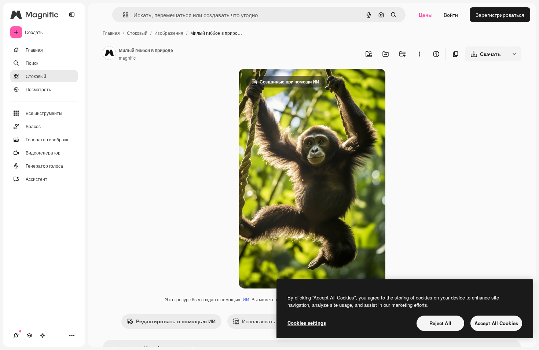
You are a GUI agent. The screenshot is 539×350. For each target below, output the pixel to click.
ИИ (246, 299)
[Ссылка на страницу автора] (109, 53)
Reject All (440, 323)
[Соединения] (16, 335)
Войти (451, 14)
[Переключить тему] (42, 335)
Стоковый (137, 33)
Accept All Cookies (496, 323)
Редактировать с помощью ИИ (176, 321)
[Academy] (29, 335)
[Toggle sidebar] (72, 15)
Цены (426, 14)
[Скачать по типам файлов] (514, 53)
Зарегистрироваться (500, 14)
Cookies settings (306, 322)
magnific (127, 58)
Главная (111, 33)
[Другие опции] (419, 53)
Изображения (168, 33)
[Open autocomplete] (123, 15)
